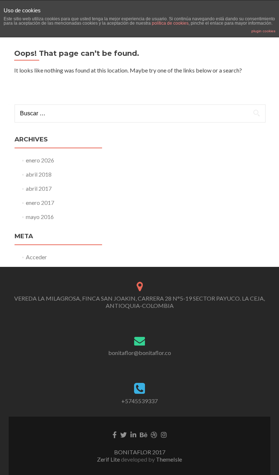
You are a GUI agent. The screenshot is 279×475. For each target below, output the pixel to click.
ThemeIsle (169, 459)
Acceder (36, 256)
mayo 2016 (40, 216)
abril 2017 (39, 188)
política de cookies (170, 23)
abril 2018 (39, 174)
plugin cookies (263, 31)
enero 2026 (40, 160)
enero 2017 (40, 202)
